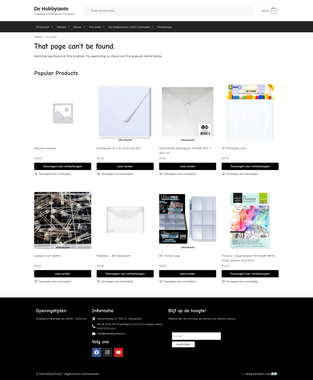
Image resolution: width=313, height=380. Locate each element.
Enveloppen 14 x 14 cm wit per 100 (119, 148)
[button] (52, 173)
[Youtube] (118, 352)
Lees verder (125, 166)
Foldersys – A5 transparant (114, 255)
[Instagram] (107, 352)
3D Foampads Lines (234, 148)
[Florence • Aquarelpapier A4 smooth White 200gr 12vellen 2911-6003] (250, 220)
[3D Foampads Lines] (250, 113)
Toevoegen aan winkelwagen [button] (62, 166)
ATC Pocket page (169, 255)
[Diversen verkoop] (62, 113)
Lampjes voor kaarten (47, 255)
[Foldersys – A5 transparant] (125, 220)
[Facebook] (96, 352)
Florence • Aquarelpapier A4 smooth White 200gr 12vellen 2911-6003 (248, 258)
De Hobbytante (51, 9)
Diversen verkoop (45, 148)
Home (38, 37)
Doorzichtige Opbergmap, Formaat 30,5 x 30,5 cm (185, 151)
